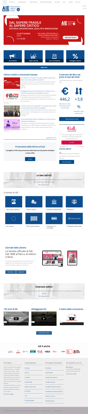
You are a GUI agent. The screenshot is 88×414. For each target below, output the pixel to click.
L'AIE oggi (26, 368)
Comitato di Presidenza (51, 377)
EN (85, 8)
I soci (25, 395)
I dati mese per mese (71, 119)
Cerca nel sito (66, 162)
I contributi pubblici (29, 400)
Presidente (48, 368)
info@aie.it (70, 367)
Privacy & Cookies (45, 411)
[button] (44, 67)
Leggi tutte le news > (51, 138)
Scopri (30, 159)
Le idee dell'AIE (28, 382)
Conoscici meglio (9, 394)
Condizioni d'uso (58, 411)
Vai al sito (10, 272)
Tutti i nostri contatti (71, 374)
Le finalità (27, 377)
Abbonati (21, 272)
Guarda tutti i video (44, 333)
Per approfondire (44, 185)
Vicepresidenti (49, 372)
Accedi (84, 6)
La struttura (27, 391)
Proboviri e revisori (50, 396)
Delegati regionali (49, 401)
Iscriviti (72, 142)
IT (83, 8)
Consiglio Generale (50, 382)
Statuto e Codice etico (30, 387)
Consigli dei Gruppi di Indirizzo (53, 387)
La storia (26, 372)
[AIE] (15, 8)
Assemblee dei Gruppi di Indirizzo (54, 391)
